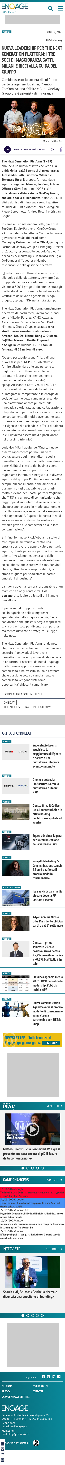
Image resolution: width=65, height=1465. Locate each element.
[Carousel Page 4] (37, 1168)
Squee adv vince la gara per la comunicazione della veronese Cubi (47, 840)
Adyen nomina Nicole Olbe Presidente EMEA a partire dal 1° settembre (48, 921)
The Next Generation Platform (27, 707)
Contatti (38, 1391)
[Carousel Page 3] (32, 1168)
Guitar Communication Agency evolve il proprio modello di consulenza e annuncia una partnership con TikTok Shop (48, 1013)
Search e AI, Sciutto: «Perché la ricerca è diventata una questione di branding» (30, 1294)
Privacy (6, 1391)
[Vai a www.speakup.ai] (61, 149)
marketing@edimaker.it (15, 1434)
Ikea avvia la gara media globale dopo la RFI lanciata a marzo (47, 895)
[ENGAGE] (15, 6)
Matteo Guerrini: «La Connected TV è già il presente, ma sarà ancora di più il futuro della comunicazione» (31, 1154)
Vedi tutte (52, 1249)
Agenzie (6, 31)
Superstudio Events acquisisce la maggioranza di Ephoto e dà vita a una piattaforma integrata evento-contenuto (47, 755)
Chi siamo (7, 1386)
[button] (60, 8)
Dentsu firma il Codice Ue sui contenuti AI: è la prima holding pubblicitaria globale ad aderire (47, 813)
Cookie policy (40, 1386)
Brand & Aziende (11, 887)
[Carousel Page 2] (27, 1168)
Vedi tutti (53, 1106)
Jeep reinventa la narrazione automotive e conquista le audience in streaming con (32, 1225)
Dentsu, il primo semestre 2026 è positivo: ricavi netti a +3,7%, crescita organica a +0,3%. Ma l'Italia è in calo (48, 953)
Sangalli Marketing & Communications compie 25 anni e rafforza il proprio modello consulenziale (48, 869)
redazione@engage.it (14, 1426)
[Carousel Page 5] (42, 1168)
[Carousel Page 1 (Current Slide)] (22, 1168)
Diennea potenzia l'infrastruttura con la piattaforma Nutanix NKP (46, 785)
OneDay (9, 702)
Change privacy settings (16, 1396)
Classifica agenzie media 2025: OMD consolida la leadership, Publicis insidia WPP (48, 983)
